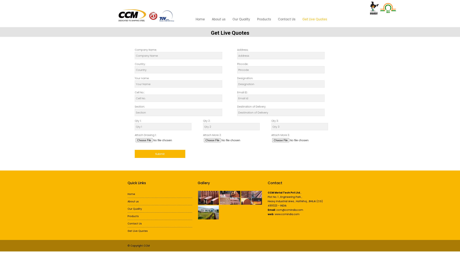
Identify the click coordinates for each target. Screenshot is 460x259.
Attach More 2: (212, 135)
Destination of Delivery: (251, 106)
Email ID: (242, 92)
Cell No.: (140, 92)
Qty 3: (275, 121)
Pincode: (242, 64)
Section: (140, 106)
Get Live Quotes (314, 19)
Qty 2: (206, 121)
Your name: (142, 78)
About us (219, 19)
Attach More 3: (280, 135)
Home (200, 19)
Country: (140, 64)
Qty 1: (138, 121)
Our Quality (241, 19)
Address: (242, 50)
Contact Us (286, 19)
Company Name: (146, 50)
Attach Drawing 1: (145, 135)
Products (264, 19)
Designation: (245, 78)
